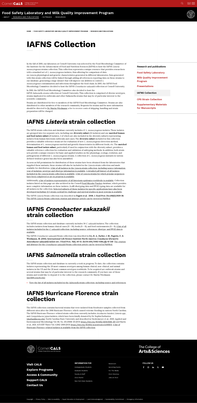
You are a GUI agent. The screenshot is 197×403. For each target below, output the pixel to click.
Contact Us (35, 385)
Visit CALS (34, 364)
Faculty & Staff (80, 374)
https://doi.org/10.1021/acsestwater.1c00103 (91, 324)
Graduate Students (81, 370)
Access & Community (42, 375)
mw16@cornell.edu (35, 278)
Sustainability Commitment (114, 399)
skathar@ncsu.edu (35, 319)
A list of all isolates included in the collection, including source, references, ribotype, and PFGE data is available (76, 229)
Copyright (30, 399)
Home (29, 31)
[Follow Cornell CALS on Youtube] (163, 367)
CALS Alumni (79, 377)
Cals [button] (189, 3)
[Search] (182, 3)
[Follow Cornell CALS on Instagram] (148, 367)
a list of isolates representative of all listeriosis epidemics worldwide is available (76, 180)
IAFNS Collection (147, 93)
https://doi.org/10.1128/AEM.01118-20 (98, 322)
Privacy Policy (40, 399)
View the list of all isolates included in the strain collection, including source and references (77, 282)
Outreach (47, 17)
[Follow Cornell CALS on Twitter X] (158, 367)
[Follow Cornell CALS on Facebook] (143, 367)
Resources (60, 17)
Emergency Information (135, 399)
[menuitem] (5, 17)
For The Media (114, 370)
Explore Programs (40, 369)
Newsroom (112, 363)
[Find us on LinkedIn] (153, 367)
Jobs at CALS (113, 377)
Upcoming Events (115, 367)
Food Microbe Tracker (92, 183)
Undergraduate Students (83, 367)
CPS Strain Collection (149, 99)
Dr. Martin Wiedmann (57, 108)
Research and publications (26, 17)
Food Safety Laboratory (151, 72)
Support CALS (37, 380)
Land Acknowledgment (95, 399)
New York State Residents (83, 381)
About (6, 17)
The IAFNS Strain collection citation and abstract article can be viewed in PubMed (68, 198)
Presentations (145, 86)
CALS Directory (114, 374)
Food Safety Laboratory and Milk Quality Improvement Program (58, 13)
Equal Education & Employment (73, 399)
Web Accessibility (54, 399)
